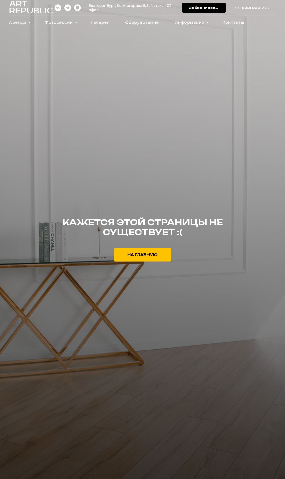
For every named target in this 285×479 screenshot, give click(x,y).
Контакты (233, 22)
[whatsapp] (77, 7)
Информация (190, 22)
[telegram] (67, 7)
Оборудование (142, 22)
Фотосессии (59, 22)
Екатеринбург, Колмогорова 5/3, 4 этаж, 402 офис (130, 8)
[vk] (58, 7)
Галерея (100, 22)
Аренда (18, 22)
